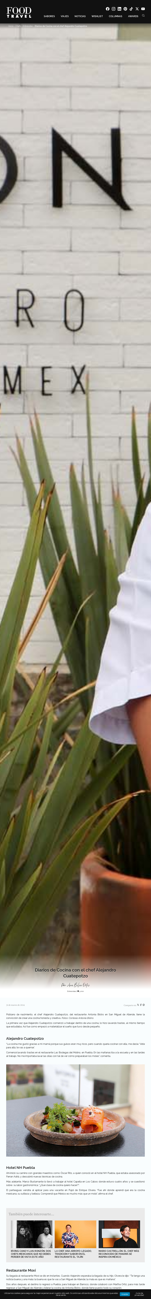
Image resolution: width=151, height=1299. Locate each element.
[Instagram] (113, 9)
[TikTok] (131, 9)
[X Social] (137, 9)
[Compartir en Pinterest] (143, 1005)
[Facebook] (107, 9)
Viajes (65, 16)
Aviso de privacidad (139, 1294)
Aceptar (124, 1294)
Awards (133, 16)
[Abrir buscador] (143, 15)
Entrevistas (28, 26)
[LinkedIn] (119, 9)
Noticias (80, 16)
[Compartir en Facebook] (141, 1005)
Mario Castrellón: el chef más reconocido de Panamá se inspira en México (119, 1254)
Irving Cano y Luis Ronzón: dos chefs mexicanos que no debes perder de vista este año (31, 1254)
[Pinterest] (125, 9)
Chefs (18, 26)
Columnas (115, 16)
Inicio (11, 26)
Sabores (49, 16)
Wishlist (97, 16)
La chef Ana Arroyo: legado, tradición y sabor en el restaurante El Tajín (73, 1254)
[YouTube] (143, 9)
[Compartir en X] (138, 1005)
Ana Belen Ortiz (78, 985)
